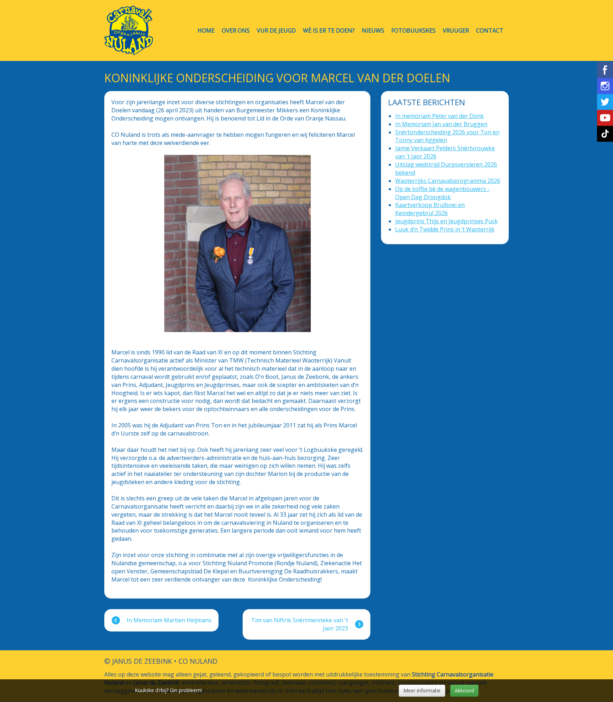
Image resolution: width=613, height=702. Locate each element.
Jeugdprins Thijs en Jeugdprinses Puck (446, 221)
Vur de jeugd (276, 30)
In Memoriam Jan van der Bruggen (441, 124)
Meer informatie (422, 690)
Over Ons (236, 30)
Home (206, 30)
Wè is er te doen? (329, 30)
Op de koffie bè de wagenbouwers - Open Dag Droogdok (442, 193)
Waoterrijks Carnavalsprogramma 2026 (447, 181)
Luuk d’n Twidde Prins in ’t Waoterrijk (445, 229)
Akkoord (464, 690)
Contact (489, 30)
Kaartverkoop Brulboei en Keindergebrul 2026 (430, 209)
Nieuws (373, 30)
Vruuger (456, 30)
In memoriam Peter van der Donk (439, 116)
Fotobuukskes (413, 30)
